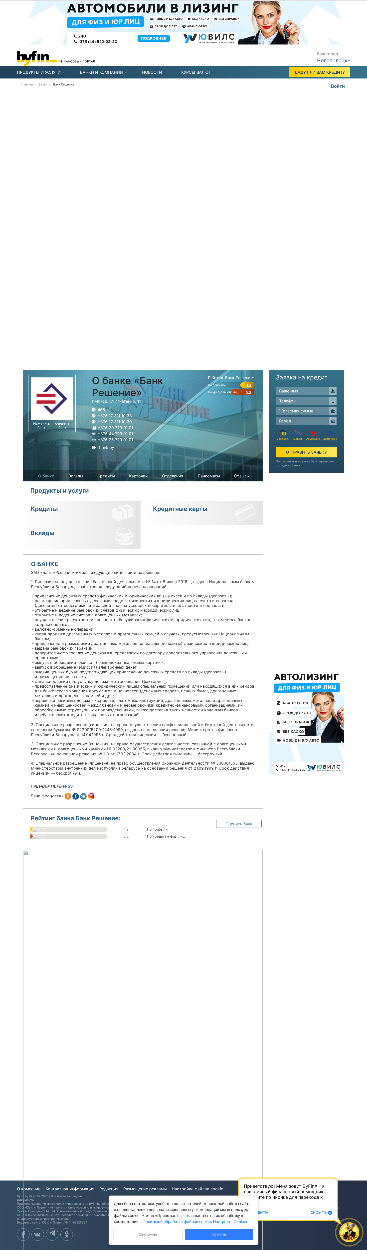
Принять (219, 1234)
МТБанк (298, 438)
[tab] (39, 72)
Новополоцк (332, 60)
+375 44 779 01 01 (115, 433)
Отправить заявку (306, 452)
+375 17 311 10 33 (115, 415)
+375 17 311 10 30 (115, 421)
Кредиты (106, 475)
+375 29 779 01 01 (115, 427)
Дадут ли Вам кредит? (320, 72)
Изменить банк (41, 425)
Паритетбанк (329, 438)
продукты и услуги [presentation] (39, 72)
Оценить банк (62, 425)
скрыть (319, 1212)
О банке (46, 475)
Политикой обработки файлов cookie (177, 1222)
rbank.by (106, 447)
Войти (338, 86)
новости (152, 72)
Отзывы (242, 475)
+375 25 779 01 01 (115, 439)
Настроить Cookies (230, 1222)
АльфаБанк (313, 438)
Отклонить (148, 1234)
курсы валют (196, 72)
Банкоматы (209, 475)
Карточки (138, 475)
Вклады (75, 475)
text (68, 796)
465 (101, 409)
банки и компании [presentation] (101, 72)
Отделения (172, 475)
